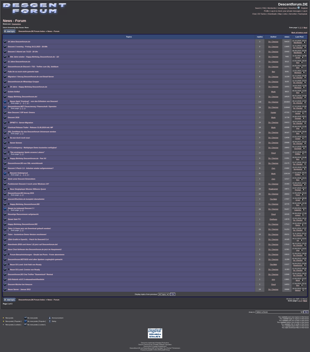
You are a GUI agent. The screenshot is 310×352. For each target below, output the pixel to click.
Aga (297, 128)
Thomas (298, 118)
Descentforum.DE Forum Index (32, 31)
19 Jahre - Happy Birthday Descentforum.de (28, 87)
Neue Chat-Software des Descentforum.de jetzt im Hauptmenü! (35, 249)
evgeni (297, 215)
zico (273, 279)
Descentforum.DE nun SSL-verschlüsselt (25, 163)
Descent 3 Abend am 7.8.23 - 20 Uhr (23, 52)
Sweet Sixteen (16, 143)
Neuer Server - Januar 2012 (19, 289)
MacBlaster (298, 42)
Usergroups (282, 8)
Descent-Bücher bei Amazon (20, 284)
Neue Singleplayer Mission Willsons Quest (28, 189)
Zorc (273, 168)
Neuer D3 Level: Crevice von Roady (25, 270)
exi (298, 240)
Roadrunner (297, 185)
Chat (254, 14)
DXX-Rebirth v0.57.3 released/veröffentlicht (26, 279)
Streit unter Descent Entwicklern (21, 179)
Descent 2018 (13, 117)
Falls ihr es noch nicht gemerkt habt (23, 72)
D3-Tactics (262, 14)
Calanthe (297, 210)
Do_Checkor (273, 42)
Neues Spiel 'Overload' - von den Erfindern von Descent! (34, 101)
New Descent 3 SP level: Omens (21, 112)
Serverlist (292, 14)
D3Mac (297, 154)
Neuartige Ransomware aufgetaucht (23, 214)
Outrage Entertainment (159, 346)
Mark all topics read (299, 32)
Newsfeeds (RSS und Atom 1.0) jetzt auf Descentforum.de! (33, 244)
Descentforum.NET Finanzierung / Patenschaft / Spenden (32, 106)
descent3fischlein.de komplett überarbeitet (26, 199)
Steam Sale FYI (14, 219)
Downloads (272, 14)
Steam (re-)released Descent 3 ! (21, 208)
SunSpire (297, 148)
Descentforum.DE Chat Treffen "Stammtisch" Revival (30, 274)
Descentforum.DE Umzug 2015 (21, 193)
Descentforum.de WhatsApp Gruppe (23, 82)
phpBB (150, 350)
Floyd (273, 153)
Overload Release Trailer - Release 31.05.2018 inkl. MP (30, 127)
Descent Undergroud (19, 173)
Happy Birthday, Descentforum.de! (22, 97)
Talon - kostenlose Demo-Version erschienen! (27, 234)
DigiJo (297, 225)
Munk (273, 92)
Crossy (297, 138)
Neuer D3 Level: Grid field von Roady (25, 265)
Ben (297, 62)
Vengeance (298, 169)
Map (280, 14)
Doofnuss (273, 219)
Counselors (16, 24)
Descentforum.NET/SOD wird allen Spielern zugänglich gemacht (35, 259)
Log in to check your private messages (285, 11)
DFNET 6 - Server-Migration (21, 123)
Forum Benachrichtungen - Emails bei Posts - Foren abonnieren (37, 255)
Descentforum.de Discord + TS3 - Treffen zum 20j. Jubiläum (33, 67)
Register (304, 8)
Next (305, 27)
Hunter (273, 112)
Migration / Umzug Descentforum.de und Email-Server (31, 77)
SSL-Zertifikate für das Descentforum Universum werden (32, 132)
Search (258, 8)
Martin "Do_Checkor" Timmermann (169, 348)
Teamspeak (302, 14)
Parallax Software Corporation (162, 344)
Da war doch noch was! (20, 138)
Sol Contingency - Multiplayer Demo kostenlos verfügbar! (32, 148)
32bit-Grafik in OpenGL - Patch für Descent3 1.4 (28, 239)
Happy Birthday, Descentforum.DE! (25, 204)
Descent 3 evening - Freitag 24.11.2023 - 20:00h (27, 47)
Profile (266, 11)
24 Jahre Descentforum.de (19, 42)
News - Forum (14, 21)
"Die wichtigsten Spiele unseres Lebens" (27, 152)
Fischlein (273, 199)
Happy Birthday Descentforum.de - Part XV (28, 158)
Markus (297, 290)
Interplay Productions (162, 343)
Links (285, 14)
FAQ (264, 8)
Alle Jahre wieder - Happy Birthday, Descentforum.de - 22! (34, 57)
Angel (298, 57)
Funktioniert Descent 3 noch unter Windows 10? (28, 184)
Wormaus (297, 72)
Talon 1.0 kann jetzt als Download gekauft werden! (29, 228)
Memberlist (272, 8)
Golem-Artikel (14, 92)
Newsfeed (293, 8)
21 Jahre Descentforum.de (19, 62)
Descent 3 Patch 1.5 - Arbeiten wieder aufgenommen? (31, 168)
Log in (305, 11)
